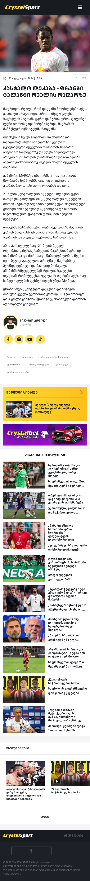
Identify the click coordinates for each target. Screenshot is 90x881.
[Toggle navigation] (80, 7)
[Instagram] (18, 339)
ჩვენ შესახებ (73, 835)
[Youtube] (29, 339)
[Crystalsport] (22, 7)
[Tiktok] (40, 339)
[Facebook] (8, 339)
